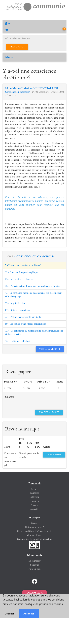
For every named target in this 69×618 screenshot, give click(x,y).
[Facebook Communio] (34, 581)
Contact (34, 523)
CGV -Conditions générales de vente (34, 531)
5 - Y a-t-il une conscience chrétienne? (23, 265)
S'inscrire (34, 565)
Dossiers (35, 501)
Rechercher (17, 47)
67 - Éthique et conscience (17, 310)
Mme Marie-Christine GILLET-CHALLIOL (32, 88)
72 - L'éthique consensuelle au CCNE (23, 317)
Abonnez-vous (34, 593)
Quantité (9, 396)
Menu (9, 57)
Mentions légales (34, 535)
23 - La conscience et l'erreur (19, 279)
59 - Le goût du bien (15, 303)
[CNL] (34, 544)
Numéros (34, 493)
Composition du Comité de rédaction (34, 539)
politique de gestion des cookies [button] (44, 604)
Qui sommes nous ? (34, 527)
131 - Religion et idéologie (18, 341)
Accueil (34, 489)
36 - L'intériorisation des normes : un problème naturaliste (32, 286)
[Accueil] (34, 6)
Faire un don (34, 569)
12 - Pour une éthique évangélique (21, 272)
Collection (34, 497)
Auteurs (34, 505)
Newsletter (34, 509)
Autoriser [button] (28, 613)
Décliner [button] (9, 613)
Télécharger (54, 454)
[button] (34, 23)
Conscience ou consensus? (17, 92)
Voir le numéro (48, 349)
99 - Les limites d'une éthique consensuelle (25, 324)
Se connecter (34, 561)
